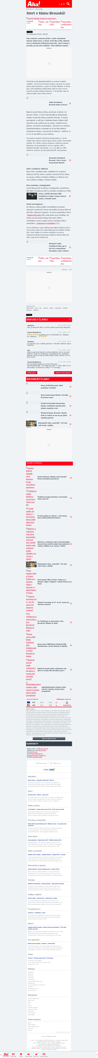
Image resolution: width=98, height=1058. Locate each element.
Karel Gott (62, 721)
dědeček (35, 310)
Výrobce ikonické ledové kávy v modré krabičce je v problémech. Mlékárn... (45, 875)
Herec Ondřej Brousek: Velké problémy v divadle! (52, 387)
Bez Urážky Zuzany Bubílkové (35, 960)
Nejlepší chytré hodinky (34, 854)
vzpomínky (58, 308)
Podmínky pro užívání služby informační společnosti (48, 1045)
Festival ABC (51, 943)
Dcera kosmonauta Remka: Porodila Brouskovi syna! (54, 396)
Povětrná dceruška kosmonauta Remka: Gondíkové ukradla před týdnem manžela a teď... (53, 405)
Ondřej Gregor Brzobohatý (39, 728)
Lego (29, 1003)
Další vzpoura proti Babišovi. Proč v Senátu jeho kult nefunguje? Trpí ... (44, 782)
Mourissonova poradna (34, 943)
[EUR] (28, 702)
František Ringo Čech (63, 714)
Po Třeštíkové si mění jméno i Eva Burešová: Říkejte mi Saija (50, 622)
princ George (35, 735)
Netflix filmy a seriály (51, 898)
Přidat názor (32, 373)
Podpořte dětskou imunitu (35, 927)
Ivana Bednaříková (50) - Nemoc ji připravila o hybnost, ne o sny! (43, 831)
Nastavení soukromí (61, 1047)
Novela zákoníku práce (44, 869)
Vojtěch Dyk (55, 733)
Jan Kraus (68, 717)
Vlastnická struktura (36, 1048)
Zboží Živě (30, 974)
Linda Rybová (56, 722)
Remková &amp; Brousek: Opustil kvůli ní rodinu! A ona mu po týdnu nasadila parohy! (54, 415)
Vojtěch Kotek (63, 733)
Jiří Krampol (29, 721)
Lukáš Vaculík (55, 724)
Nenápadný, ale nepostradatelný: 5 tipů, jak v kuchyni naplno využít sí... (44, 886)
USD (33, 705)
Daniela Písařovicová (53, 712)
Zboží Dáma (31, 977)
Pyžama (30, 1005)
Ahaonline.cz (30, 9)
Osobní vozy (31, 975)
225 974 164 (42, 750)
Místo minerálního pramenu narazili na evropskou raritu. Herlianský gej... (45, 904)
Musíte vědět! (29, 1056)
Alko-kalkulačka (32, 840)
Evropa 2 (30, 1030)
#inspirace (31, 912)
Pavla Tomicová (51, 728)
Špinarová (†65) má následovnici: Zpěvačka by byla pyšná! (42, 813)
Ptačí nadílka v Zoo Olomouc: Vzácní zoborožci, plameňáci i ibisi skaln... (45, 949)
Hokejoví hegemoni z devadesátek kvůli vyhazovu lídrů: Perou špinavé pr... (45, 799)
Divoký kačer (41, 898)
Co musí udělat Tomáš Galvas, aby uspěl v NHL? (39, 962)
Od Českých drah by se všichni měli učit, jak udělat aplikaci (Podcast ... (44, 859)
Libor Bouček (48, 722)
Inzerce (44, 1036)
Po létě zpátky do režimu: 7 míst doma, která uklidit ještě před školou (52, 517)
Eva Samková (37, 714)
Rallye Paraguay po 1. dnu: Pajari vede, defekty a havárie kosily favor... (44, 842)
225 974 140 (44, 749)
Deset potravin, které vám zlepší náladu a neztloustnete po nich (42, 933)
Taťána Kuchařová (66, 729)
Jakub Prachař (53, 717)
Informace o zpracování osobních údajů (41, 1047)
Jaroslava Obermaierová (56, 719)
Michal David (53, 726)
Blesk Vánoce (32, 780)
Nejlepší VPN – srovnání (58, 854)
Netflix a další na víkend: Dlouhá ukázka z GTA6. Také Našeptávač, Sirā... (45, 860)
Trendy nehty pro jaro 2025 (43, 809)
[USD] (28, 705)
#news (43, 912)
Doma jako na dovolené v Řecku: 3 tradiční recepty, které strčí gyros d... (45, 889)
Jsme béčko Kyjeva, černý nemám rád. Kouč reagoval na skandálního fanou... (46, 797)
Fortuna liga (50, 958)
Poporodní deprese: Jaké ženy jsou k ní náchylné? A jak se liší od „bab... (45, 935)
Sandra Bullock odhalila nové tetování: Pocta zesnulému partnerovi (52, 478)
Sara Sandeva (38, 729)
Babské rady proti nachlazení (51, 927)
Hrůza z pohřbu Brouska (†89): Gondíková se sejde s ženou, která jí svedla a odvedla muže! (52, 196)
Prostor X (30, 958)
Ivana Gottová (36, 717)
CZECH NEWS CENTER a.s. (49, 1040)
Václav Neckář (58, 731)
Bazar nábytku (31, 1014)
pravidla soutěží (37, 757)
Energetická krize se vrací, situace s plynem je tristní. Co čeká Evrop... (44, 873)
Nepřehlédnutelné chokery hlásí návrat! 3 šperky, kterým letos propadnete (54, 689)
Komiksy (44, 943)
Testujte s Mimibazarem (33, 998)
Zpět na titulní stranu (49, 738)
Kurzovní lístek (32, 699)
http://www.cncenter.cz (39, 755)
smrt (36, 308)
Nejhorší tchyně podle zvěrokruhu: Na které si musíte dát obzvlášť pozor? (52, 669)
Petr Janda (58, 728)
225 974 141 (34, 752)
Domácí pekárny (46, 883)
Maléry (21, 1056)
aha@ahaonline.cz (37, 753)
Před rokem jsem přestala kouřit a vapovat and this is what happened (44, 917)
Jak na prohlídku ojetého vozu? (35, 981)
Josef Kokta (56, 721)
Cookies (53, 1047)
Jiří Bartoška (67, 719)
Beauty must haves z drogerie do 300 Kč (37, 918)
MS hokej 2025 (32, 794)
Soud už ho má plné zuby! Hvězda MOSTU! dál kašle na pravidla (43, 815)
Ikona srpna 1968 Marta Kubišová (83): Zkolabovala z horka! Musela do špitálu (52, 645)
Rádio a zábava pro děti (33, 1026)
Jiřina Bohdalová (37, 721)
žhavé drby (30, 308)
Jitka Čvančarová (47, 721)
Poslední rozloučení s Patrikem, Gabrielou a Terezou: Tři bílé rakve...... (44, 801)
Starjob (29, 1022)
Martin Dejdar (45, 726)
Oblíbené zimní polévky (34, 883)
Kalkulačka (66, 705)
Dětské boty (31, 1011)
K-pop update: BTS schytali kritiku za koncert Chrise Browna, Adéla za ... (45, 915)
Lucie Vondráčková (46, 724)
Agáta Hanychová (30, 710)
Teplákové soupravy (32, 1009)
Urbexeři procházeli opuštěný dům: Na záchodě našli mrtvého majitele (44, 784)
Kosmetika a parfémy (33, 1007)
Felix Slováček (46, 714)
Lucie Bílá (63, 722)
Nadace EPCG (55, 869)
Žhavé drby (13, 1056)
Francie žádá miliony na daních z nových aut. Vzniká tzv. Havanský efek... (45, 844)
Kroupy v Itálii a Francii (33, 964)
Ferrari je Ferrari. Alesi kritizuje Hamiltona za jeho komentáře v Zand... (44, 846)
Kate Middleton (30, 722)
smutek (45, 308)
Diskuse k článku (37, 319)
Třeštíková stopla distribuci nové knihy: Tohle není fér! (53, 498)
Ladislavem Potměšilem (46, 223)
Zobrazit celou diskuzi (63, 373)
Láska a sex (36, 1056)
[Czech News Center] (52, 769)
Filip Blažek (54, 714)
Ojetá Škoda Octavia (33, 988)
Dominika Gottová (64, 712)
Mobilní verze (57, 763)
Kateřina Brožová (39, 722)
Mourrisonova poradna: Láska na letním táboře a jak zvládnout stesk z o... (45, 946)
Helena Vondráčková (50, 716)
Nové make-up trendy (58, 809)
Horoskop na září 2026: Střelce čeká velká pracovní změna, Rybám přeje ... (45, 828)
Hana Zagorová (40, 716)
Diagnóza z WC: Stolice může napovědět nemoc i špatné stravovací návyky (45, 931)
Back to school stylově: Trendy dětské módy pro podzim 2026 (42, 829)
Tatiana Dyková (30, 731)
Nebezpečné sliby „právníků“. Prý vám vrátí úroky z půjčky (52, 424)
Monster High (31, 1000)
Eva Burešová (29, 714)
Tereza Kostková (39, 731)
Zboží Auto (30, 986)
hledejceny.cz (31, 972)
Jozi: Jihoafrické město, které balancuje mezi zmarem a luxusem (43, 900)
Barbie (29, 1002)
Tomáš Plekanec (49, 731)
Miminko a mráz (52, 824)
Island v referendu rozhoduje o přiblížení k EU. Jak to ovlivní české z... (44, 871)
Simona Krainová (47, 729)
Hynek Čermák (60, 716)
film (40, 308)
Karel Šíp (68, 721)
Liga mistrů (45, 794)
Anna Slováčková (45, 710)
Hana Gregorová (30, 716)
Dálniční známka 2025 (55, 840)
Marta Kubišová (37, 726)
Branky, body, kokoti (40, 958)
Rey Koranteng (66, 728)
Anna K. (38, 710)
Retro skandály (44, 1056)
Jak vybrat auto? (32, 990)
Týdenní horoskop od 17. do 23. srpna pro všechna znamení (53, 603)
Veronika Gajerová (37, 733)
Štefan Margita (56, 729)
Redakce (49, 1036)
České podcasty (32, 1024)
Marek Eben (29, 726)
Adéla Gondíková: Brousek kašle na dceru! (58, 103)
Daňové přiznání (32, 869)
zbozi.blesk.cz (31, 979)
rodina (51, 308)
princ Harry (42, 735)
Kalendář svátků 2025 (43, 780)
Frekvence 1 (31, 1028)
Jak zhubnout (32, 809)
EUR (33, 702)
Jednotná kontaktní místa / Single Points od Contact (54, 1048)
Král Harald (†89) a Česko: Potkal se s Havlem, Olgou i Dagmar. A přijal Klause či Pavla (54, 582)
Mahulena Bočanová (65, 724)
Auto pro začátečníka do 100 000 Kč (36, 985)
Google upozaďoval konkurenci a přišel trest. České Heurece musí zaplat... (45, 857)
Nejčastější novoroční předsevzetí (37, 824)
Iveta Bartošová (45, 717)
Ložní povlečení (31, 1013)
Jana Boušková (45, 719)
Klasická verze (42, 763)
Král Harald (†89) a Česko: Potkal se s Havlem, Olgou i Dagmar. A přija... (45, 786)
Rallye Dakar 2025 (43, 840)
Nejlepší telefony (46, 854)
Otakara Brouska (34, 215)
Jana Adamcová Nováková (33, 719)
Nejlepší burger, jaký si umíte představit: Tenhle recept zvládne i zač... (44, 888)
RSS (54, 1036)
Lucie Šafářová (36, 724)
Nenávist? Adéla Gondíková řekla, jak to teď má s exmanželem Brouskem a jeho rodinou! (59, 247)
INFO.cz (52, 780)
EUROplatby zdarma (63, 699)
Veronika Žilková (47, 733)
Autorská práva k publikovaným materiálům (49, 1044)
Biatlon (39, 794)
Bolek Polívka (61, 710)
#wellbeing (38, 912)
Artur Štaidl (54, 710)
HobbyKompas (31, 983)
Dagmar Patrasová (42, 712)
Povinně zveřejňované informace (49, 1049)
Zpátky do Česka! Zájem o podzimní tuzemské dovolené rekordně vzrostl (45, 902)
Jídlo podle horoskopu (58, 883)
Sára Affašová (29, 729)
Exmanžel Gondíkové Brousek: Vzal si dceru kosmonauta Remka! (57, 160)
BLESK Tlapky (32, 898)
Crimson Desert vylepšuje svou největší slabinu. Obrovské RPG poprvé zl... (45, 947)
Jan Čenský (61, 717)
